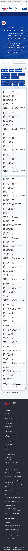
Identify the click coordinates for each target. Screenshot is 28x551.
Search (20, 4)
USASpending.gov (9, 431)
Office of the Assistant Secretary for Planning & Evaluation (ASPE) (12, 526)
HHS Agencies (8, 452)
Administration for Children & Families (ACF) (13, 473)
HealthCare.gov (8, 418)
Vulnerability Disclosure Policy (11, 462)
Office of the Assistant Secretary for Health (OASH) (12, 521)
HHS (6, 449)
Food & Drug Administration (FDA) (12, 501)
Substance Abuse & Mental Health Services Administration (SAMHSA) (12, 514)
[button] (18, 4)
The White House (8, 423)
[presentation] (14, 231)
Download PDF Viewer (9, 538)
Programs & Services (9, 459)
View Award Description (19, 61)
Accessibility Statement (10, 441)
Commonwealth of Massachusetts (19, 92)
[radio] (5, 61)
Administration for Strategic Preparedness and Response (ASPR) (14, 481)
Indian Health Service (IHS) (10, 508)
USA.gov (7, 428)
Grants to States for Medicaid (18, 102)
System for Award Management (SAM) (13, 421)
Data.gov (7, 413)
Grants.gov (7, 416)
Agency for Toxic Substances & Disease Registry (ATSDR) (13, 489)
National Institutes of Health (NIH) (12, 510)
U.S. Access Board (8, 426)
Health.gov (7, 446)
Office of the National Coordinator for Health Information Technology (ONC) (13, 530)
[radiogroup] (7, 62)
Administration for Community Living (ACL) (13, 477)
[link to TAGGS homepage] (10, 8)
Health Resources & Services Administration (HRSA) (11, 504)
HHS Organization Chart (10, 454)
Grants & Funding (8, 444)
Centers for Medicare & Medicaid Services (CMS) (14, 498)
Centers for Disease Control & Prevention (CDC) (13, 493)
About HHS (7, 439)
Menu (24, 9)
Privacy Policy (8, 457)
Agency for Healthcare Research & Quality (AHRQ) (14, 485)
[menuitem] (20, 68)
